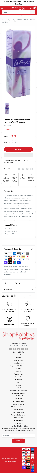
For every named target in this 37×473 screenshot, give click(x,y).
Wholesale (18, 379)
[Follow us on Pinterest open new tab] (22, 349)
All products (10, 20)
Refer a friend (18, 360)
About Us (18, 355)
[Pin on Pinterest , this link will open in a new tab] (23, 168)
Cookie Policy (18, 417)
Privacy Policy (18, 420)
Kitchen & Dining (18, 404)
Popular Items (18, 410)
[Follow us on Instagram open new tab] (10, 349)
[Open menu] (2, 8)
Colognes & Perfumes (18, 393)
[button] (34, 8)
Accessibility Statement (18, 415)
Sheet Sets (18, 398)
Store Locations (18, 363)
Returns (18, 371)
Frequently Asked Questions (18, 366)
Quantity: (7, 142)
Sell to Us (18, 388)
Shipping (18, 368)
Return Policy (8, 289)
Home (3, 20)
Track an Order (18, 374)
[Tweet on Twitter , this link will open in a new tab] (27, 168)
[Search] (32, 12)
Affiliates (18, 385)
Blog (18, 382)
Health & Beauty (18, 396)
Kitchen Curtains (18, 401)
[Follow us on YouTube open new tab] (26, 349)
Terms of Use (18, 423)
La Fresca (7, 130)
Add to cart (18, 149)
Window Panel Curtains (18, 407)
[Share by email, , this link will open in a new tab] (31, 168)
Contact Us (18, 377)
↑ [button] (32, 461)
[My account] (30, 8)
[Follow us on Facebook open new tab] (14, 349)
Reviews (18, 357)
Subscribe (18, 441)
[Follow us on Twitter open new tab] (18, 349)
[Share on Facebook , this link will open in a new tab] (19, 168)
